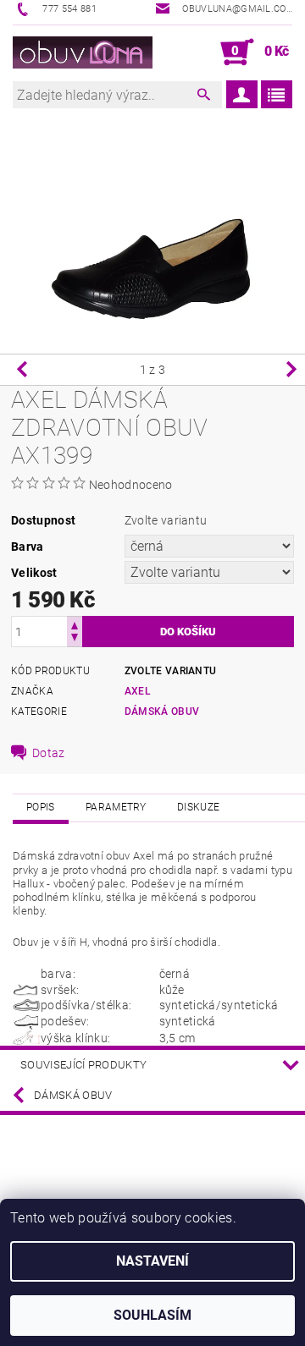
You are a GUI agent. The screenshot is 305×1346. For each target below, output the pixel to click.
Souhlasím (152, 1315)
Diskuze (198, 807)
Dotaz (48, 753)
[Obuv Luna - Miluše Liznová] (82, 52)
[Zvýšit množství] (74, 624)
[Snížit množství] (74, 639)
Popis (40, 807)
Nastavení (152, 1261)
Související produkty (83, 1064)
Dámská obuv (162, 711)
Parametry (116, 807)
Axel (138, 691)
